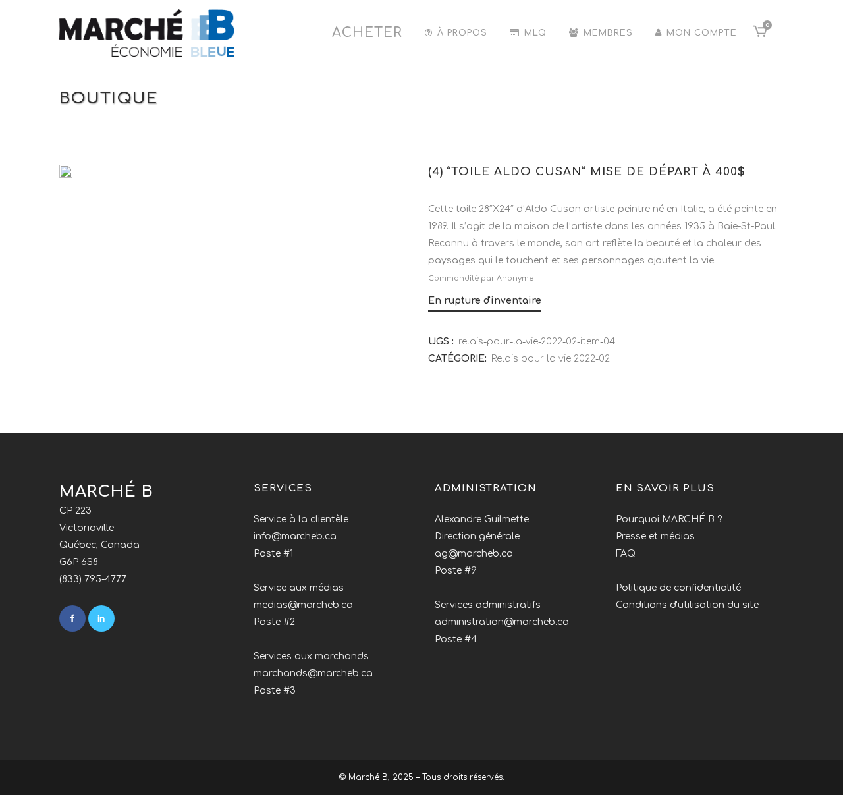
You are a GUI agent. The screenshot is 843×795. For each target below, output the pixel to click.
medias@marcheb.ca (303, 605)
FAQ (626, 554)
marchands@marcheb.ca (313, 673)
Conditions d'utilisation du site (687, 605)
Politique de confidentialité (678, 588)
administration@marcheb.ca (502, 622)
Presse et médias (655, 536)
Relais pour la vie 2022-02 (550, 359)
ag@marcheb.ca (474, 554)
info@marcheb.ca (295, 536)
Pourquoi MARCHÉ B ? (669, 519)
